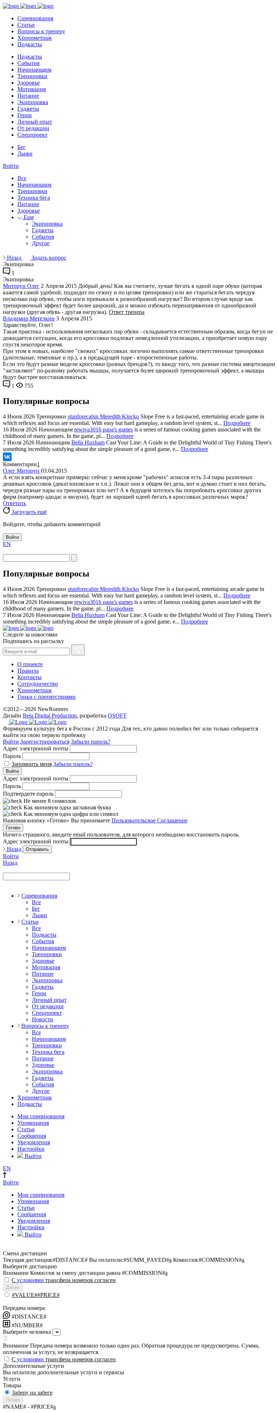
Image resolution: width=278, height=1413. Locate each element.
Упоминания (33, 1123)
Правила (28, 671)
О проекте (30, 664)
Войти (11, 166)
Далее (13, 1287)
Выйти (32, 1156)
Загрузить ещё (28, 512)
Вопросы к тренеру (41, 31)
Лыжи (25, 153)
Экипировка (32, 102)
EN (7, 544)
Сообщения (31, 1136)
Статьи (26, 25)
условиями (30, 1280)
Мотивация (31, 89)
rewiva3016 (88, 429)
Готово (13, 827)
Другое (41, 243)
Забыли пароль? (90, 742)
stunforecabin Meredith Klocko (103, 416)
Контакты (29, 677)
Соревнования (35, 18)
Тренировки (32, 76)
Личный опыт (34, 122)
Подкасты (29, 44)
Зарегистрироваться (45, 742)
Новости (42, 1019)
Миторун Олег (21, 286)
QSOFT (117, 715)
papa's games (118, 429)
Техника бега (33, 198)
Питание (28, 96)
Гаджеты (28, 109)
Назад (14, 258)
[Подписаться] (78, 649)
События (28, 63)
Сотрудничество (37, 684)
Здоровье (28, 83)
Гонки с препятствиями (46, 697)
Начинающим (34, 70)
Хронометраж (34, 38)
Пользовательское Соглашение (149, 820)
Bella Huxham (88, 442)
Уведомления (33, 1142)
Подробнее (236, 423)
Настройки (31, 1149)
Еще (28, 217)
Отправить (37, 849)
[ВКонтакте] (7, 456)
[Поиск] (74, 558)
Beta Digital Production (50, 715)
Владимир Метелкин (29, 318)
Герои (24, 115)
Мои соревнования (40, 1116)
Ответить (14, 503)
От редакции (33, 128)
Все (21, 178)
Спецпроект (32, 135)
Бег (21, 147)
